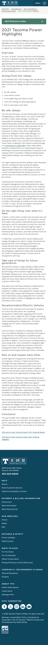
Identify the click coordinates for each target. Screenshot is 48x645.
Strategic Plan (8, 595)
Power (4, 520)
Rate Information (9, 506)
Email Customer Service (12, 488)
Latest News (7, 591)
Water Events (7, 541)
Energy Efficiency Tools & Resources (17, 563)
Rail (3, 527)
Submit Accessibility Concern (14, 491)
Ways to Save (10, 548)
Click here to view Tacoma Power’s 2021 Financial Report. (23, 432)
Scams (4, 484)
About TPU (8, 584)
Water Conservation (10, 559)
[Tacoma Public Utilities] (10, 3)
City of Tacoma (18, 620)
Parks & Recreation (10, 573)
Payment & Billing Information (21, 498)
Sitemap (5, 617)
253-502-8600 (10, 474)
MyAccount (7, 502)
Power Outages (8, 538)
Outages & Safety (12, 534)
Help (4, 481)
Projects (5, 577)
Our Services (10, 516)
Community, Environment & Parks (22, 570)
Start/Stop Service (10, 509)
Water (4, 523)
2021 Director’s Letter (15, 21)
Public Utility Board (10, 587)
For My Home (7, 552)
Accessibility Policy (18, 617)
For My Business (9, 555)
